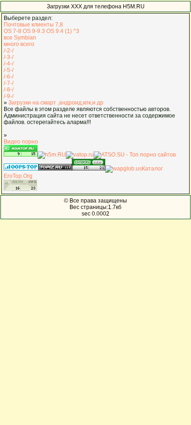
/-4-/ (8, 63)
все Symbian (20, 37)
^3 (76, 31)
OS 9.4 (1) (59, 31)
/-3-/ (8, 57)
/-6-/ (8, 76)
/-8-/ (8, 89)
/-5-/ (8, 70)
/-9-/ (8, 96)
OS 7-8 (12, 31)
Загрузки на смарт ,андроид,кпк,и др (55, 102)
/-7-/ (8, 83)
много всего (19, 44)
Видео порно (21, 141)
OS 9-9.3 (34, 31)
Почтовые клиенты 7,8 (33, 24)
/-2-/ (8, 50)
